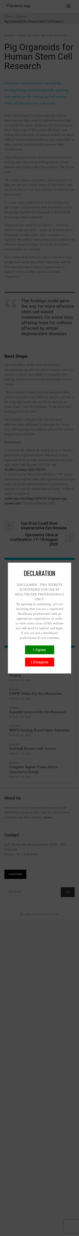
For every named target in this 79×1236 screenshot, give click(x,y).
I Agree (39, 649)
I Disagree (39, 662)
